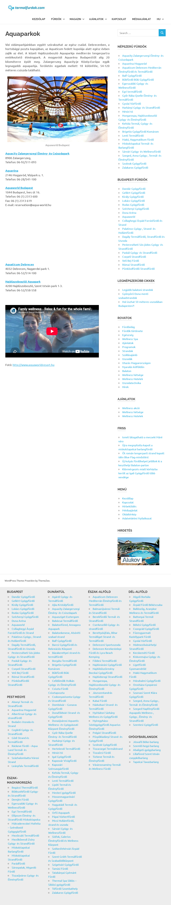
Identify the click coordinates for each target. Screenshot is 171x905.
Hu (158, 19)
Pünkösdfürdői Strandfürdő (138, 268)
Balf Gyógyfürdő (132, 75)
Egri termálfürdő (132, 91)
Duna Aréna (129, 212)
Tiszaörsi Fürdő (102, 752)
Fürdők (56, 19)
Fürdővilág (128, 326)
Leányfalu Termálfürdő (25, 765)
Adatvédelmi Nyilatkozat (137, 518)
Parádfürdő (18, 863)
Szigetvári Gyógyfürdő (65, 864)
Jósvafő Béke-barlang (146, 741)
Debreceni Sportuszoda (106, 644)
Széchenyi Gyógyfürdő (135, 208)
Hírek (125, 386)
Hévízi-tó (127, 111)
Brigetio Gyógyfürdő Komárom (140, 131)
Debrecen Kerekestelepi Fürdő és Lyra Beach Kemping (105, 652)
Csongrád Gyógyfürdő (146, 628)
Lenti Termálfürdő (133, 135)
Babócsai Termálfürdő (65, 620)
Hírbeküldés (129, 506)
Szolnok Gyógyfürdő (134, 163)
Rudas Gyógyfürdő (133, 204)
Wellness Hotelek (132, 378)
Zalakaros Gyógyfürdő (135, 167)
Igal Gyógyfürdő (61, 756)
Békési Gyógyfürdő (144, 624)
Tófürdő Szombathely (65, 888)
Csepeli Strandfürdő (134, 256)
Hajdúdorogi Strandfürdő (107, 676)
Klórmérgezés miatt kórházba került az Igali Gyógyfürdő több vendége (137, 473)
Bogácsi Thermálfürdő (25, 787)
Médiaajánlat (141, 19)
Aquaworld (128, 216)
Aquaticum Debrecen (19, 264)
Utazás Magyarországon (136, 362)
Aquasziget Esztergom (65, 616)
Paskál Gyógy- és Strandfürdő (139, 252)
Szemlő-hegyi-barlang (146, 745)
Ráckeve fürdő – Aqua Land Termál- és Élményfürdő (23, 749)
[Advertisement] (57, 234)
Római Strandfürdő (133, 264)
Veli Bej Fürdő (130, 260)
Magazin (75, 19)
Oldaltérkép (129, 514)
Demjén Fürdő (20, 799)
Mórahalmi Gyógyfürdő (146, 680)
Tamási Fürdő (60, 868)
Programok (128, 346)
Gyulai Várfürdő (131, 103)
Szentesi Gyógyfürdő (145, 724)
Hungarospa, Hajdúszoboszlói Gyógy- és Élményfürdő (104, 684)
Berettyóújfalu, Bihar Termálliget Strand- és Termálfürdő (103, 636)
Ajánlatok (96, 19)
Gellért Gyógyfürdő (133, 192)
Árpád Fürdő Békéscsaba (147, 604)
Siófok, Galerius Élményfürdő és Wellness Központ (63, 840)
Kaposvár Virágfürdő (64, 760)
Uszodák (127, 358)
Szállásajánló (129, 354)
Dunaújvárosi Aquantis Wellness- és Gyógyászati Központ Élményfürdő (63, 724)
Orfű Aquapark (61, 812)
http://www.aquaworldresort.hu (33, 364)
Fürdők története (132, 330)
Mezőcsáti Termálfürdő (25, 835)
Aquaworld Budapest (19, 188)
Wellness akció (131, 408)
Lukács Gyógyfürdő (133, 200)
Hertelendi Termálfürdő (66, 748)
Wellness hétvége (132, 374)
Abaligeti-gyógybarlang (147, 749)
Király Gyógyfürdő (133, 196)
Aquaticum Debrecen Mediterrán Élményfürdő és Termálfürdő (105, 600)
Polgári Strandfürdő (104, 732)
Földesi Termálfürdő (105, 660)
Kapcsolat (119, 19)
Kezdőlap (38, 19)
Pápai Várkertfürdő (63, 816)
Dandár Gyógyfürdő (133, 188)
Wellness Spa (130, 338)
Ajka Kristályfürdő (62, 604)
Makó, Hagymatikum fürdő (138, 139)
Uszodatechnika (131, 382)
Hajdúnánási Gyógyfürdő (107, 664)
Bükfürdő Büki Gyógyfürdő (138, 79)
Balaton (126, 370)
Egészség (127, 334)
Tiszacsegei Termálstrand (108, 748)
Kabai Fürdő (100, 700)
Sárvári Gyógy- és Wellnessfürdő (141, 151)
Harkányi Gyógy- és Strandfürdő (141, 107)
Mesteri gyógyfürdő (64, 792)
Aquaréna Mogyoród (134, 63)
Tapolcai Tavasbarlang (146, 761)
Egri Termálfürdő (22, 811)
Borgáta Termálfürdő (64, 660)
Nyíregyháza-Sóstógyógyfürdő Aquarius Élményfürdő (104, 724)
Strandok (127, 350)
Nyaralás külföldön (133, 366)
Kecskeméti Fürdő (144, 652)
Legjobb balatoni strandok (137, 289)
